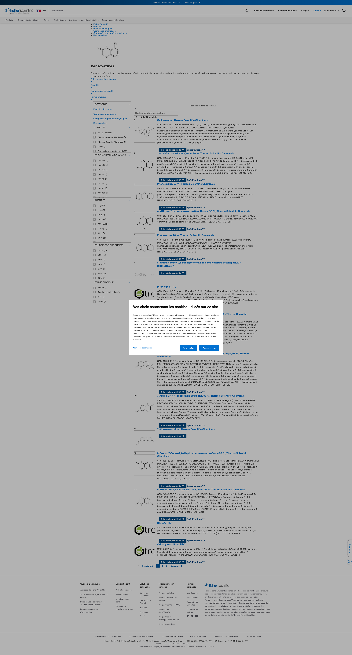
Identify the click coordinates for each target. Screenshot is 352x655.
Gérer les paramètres (142, 348)
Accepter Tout (209, 348)
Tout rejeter (188, 348)
